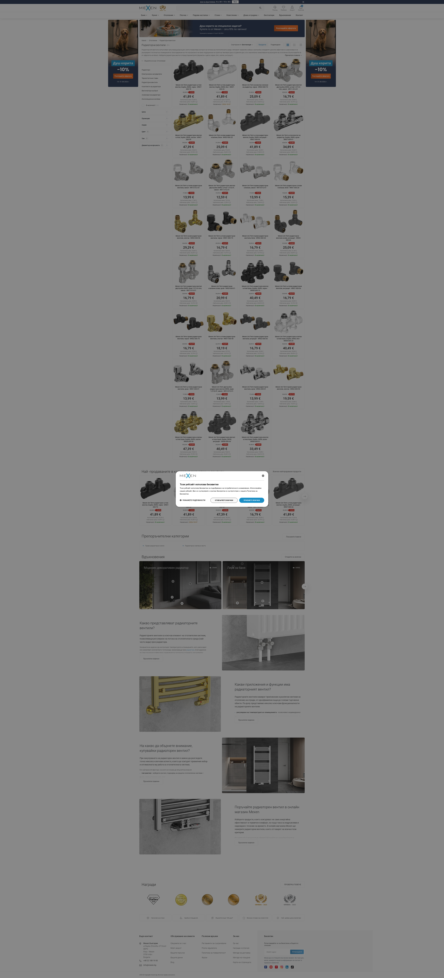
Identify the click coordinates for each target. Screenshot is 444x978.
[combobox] (263, 476)
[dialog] (222, 489)
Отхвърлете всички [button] (224, 500)
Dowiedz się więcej (197, 494)
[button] (192, 500)
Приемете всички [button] (252, 500)
